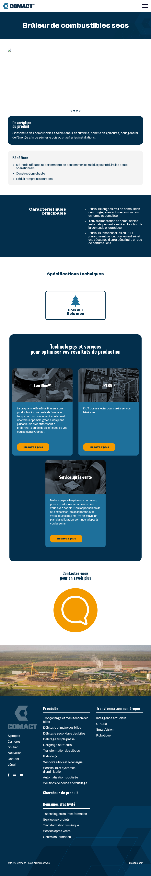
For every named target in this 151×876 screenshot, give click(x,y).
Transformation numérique (61, 825)
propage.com (136, 863)
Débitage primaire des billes (62, 727)
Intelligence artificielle (111, 718)
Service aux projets (56, 819)
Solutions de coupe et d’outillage (65, 783)
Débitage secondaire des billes (64, 733)
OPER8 (101, 723)
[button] (71, 111)
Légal (12, 764)
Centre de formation (57, 837)
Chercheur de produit (60, 792)
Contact (13, 759)
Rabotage (50, 756)
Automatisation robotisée (60, 777)
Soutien (13, 747)
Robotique (103, 735)
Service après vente (57, 831)
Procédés (50, 708)
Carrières (14, 741)
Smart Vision (104, 729)
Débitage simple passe (59, 739)
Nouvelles (14, 753)
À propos (14, 735)
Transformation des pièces (61, 750)
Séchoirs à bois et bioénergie (63, 762)
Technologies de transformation (65, 814)
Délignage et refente (57, 745)
